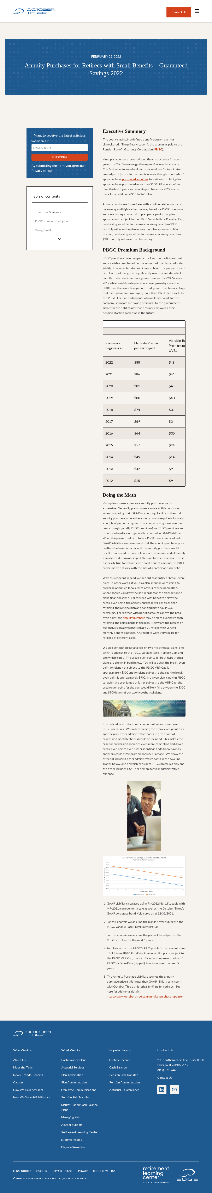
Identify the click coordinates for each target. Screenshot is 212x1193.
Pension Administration (124, 1082)
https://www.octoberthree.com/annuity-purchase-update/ (145, 996)
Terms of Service (62, 1170)
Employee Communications (78, 1090)
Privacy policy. (41, 170)
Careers (18, 1082)
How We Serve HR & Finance (31, 1097)
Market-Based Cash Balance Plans (79, 1107)
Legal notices (22, 1170)
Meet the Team (23, 1067)
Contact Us (164, 1077)
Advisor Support (71, 1124)
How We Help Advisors (28, 1090)
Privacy (83, 1170)
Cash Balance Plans (73, 1060)
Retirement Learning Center (79, 1132)
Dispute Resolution (73, 1147)
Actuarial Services (72, 1067)
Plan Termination (72, 1075)
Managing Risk (70, 1117)
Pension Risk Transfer (75, 1097)
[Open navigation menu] (197, 11)
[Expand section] (60, 239)
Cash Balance (118, 1067)
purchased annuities (135, 179)
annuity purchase (134, 617)
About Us (19, 1060)
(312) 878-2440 (167, 1070)
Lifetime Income (71, 1139)
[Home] (34, 11)
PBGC (158, 149)
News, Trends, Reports (28, 1075)
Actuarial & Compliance (124, 1090)
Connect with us (104, 1170)
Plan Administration (74, 1082)
